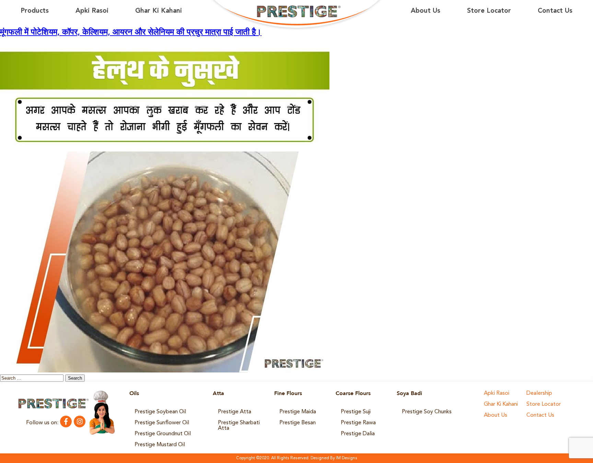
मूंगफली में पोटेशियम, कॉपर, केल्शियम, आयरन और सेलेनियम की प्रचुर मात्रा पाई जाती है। (130, 32)
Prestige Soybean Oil (160, 412)
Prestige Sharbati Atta (239, 425)
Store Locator (489, 11)
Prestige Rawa (358, 423)
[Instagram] (79, 421)
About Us (425, 11)
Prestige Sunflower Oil (162, 423)
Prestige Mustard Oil (160, 445)
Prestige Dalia (358, 434)
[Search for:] (32, 378)
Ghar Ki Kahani (158, 11)
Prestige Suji (356, 412)
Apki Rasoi (91, 11)
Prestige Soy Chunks (427, 412)
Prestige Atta (234, 412)
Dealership (539, 393)
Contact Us (555, 11)
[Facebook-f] (66, 421)
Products (35, 11)
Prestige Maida (297, 412)
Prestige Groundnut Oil (163, 434)
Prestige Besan (297, 423)
